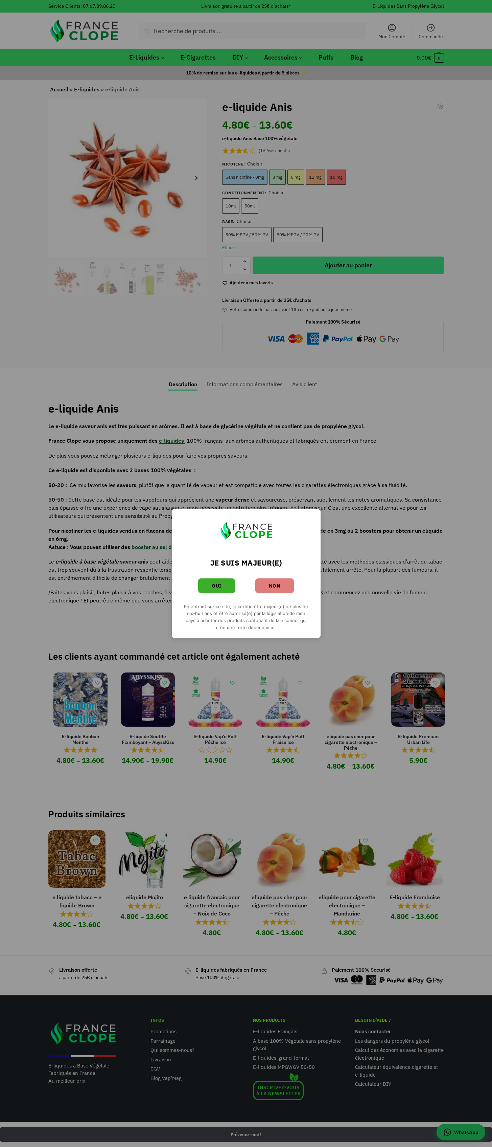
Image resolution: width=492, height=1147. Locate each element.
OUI (216, 585)
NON (275, 585)
